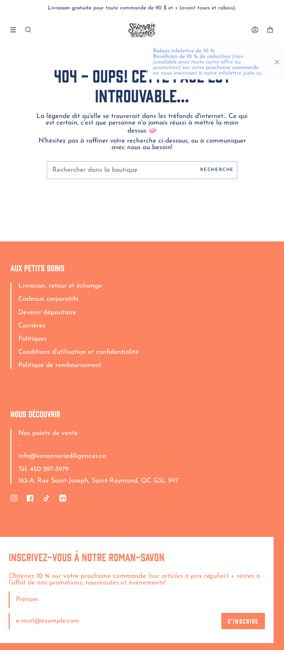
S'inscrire (243, 621)
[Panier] (270, 30)
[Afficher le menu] (15, 30)
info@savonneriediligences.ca (62, 456)
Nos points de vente (48, 433)
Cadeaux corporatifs (48, 299)
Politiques (32, 339)
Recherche (217, 170)
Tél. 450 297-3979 (43, 469)
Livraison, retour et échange (60, 286)
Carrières (31, 326)
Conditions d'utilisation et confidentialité (78, 352)
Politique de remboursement (59, 365)
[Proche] (277, 62)
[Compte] (254, 30)
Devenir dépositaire (47, 312)
